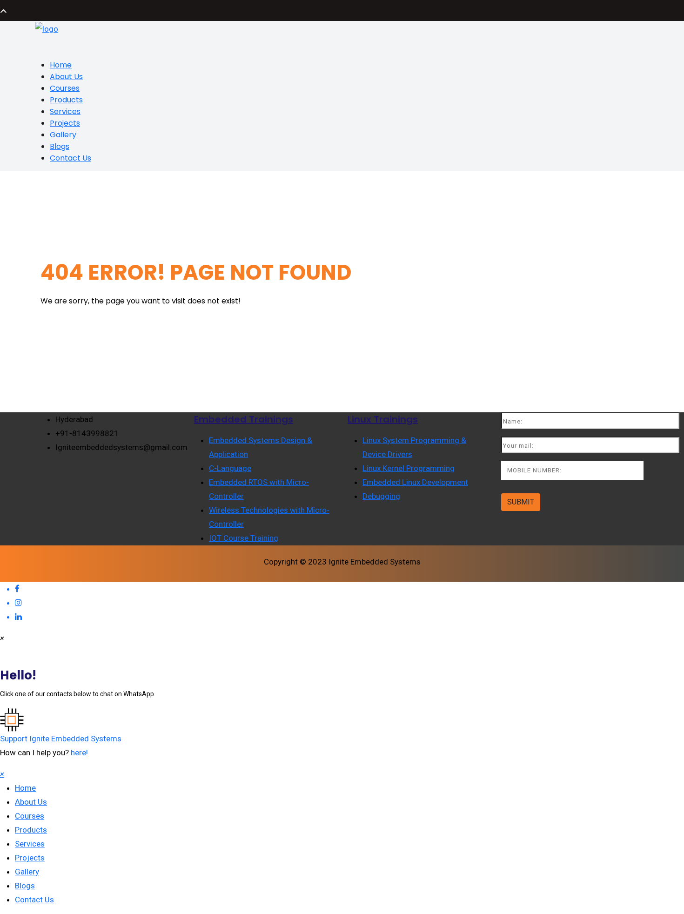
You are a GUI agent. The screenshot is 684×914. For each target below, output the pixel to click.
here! (79, 752)
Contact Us (70, 158)
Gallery (63, 134)
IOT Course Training (243, 538)
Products (66, 99)
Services (65, 111)
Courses (65, 88)
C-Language (230, 468)
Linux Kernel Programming (408, 468)
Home (61, 65)
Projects (65, 123)
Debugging (381, 496)
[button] (342, 727)
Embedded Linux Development (415, 482)
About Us (66, 76)
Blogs (59, 146)
